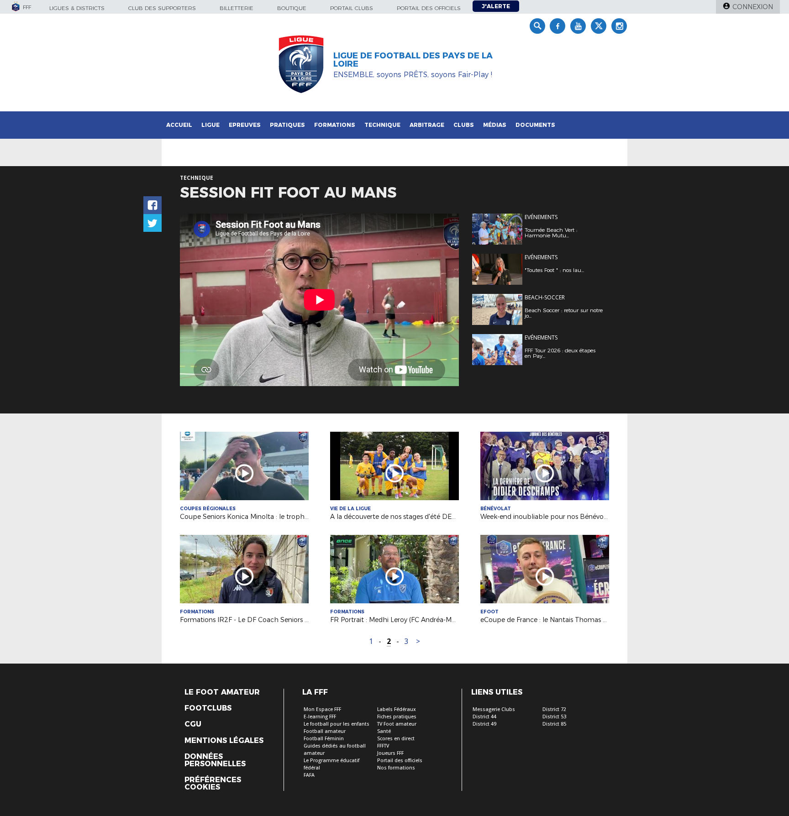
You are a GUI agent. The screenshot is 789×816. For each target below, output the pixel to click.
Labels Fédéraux (396, 709)
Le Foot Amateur (222, 692)
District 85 (554, 724)
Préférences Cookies (212, 783)
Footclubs (207, 708)
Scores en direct (396, 739)
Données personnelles (215, 760)
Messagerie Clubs (494, 709)
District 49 (484, 724)
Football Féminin (324, 739)
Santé (384, 731)
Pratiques (287, 124)
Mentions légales (223, 740)
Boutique (291, 7)
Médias (494, 124)
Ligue (210, 124)
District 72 (554, 709)
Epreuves (245, 124)
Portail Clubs (351, 7)
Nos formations (396, 768)
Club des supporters (162, 7)
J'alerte (496, 6)
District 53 (554, 717)
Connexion (752, 7)
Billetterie (236, 7)
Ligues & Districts (77, 7)
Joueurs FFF (390, 753)
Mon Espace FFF (322, 709)
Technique (382, 124)
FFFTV (383, 746)
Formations (334, 124)
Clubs (463, 124)
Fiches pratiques (396, 717)
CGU (192, 724)
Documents (535, 124)
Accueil (179, 124)
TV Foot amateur (396, 724)
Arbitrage (427, 124)
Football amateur (325, 731)
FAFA (309, 775)
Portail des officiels (429, 7)
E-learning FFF (320, 717)
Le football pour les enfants (336, 724)
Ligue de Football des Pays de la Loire (413, 60)
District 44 (484, 717)
